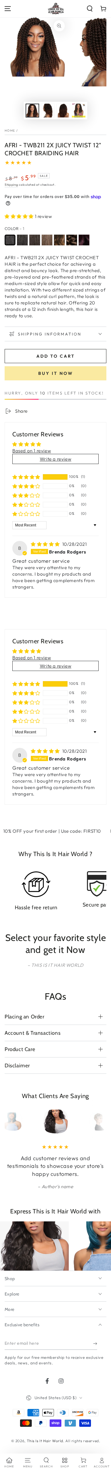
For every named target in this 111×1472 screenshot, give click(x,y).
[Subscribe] (95, 1344)
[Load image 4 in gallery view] (78, 110)
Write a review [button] (55, 459)
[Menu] (7, 8)
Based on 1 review (31, 451)
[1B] (22, 240)
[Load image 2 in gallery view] (48, 110)
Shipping (11, 185)
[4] (47, 240)
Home (10, 131)
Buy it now (55, 373)
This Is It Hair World (45, 1440)
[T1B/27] (59, 240)
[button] (90, 8)
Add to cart (55, 356)
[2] (34, 240)
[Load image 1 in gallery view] (32, 110)
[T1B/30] (71, 240)
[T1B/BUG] (84, 240)
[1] (10, 240)
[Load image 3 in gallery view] (63, 110)
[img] (46, 544)
